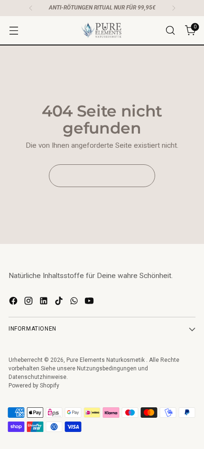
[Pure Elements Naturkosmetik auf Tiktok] (59, 302)
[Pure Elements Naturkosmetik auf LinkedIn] (44, 302)
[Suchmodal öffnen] (170, 30)
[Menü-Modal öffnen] (13, 30)
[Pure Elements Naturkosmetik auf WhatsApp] (75, 302)
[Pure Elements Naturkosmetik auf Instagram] (29, 302)
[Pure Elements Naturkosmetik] (102, 30)
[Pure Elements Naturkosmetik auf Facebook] (14, 302)
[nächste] (173, 8)
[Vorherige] (30, 8)
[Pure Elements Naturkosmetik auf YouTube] (90, 302)
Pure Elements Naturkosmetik (106, 360)
